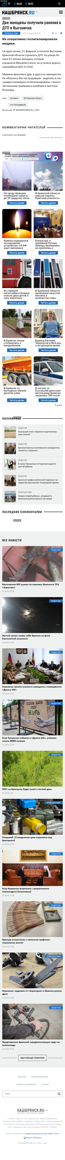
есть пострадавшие (18, 104)
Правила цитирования (26, 1084)
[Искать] (59, 1094)
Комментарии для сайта (51, 138)
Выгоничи (14, 98)
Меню (61, 12)
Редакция (21, 1076)
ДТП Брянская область (33, 98)
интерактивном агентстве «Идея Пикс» (41, 1134)
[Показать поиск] (59, 3)
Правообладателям (39, 1076)
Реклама (45, 1084)
